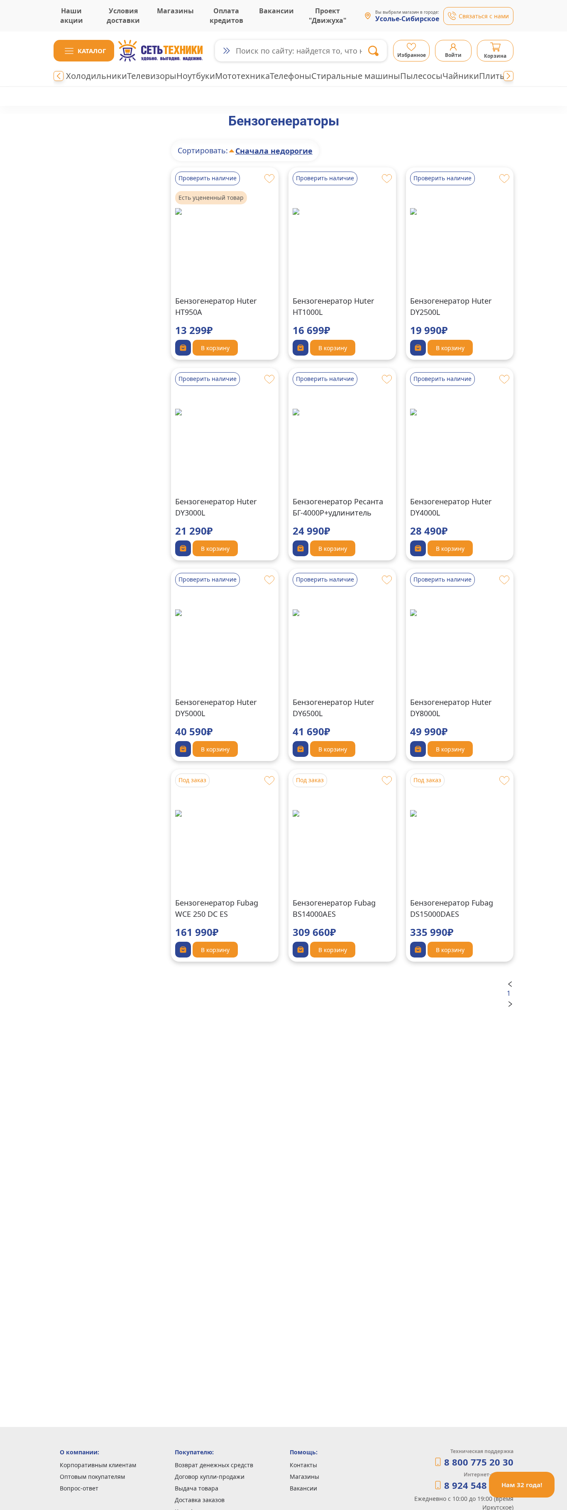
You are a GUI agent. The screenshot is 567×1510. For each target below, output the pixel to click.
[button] (84, 50)
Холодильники (96, 75)
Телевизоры (151, 75)
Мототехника (242, 75)
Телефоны (290, 75)
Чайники (460, 75)
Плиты (492, 75)
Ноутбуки (195, 75)
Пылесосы (421, 75)
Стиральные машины (355, 75)
